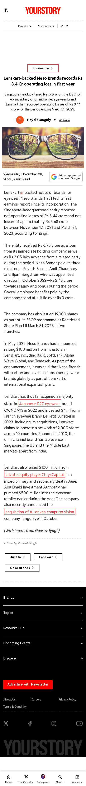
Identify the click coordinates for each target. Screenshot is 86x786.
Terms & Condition (15, 706)
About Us (9, 699)
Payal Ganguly (39, 120)
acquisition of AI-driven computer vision (39, 512)
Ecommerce (41, 68)
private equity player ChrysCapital (34, 474)
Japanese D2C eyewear (39, 403)
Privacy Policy (67, 699)
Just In (15, 557)
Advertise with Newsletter (28, 684)
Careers (36, 699)
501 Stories (64, 120)
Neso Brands (20, 568)
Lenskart (46, 557)
